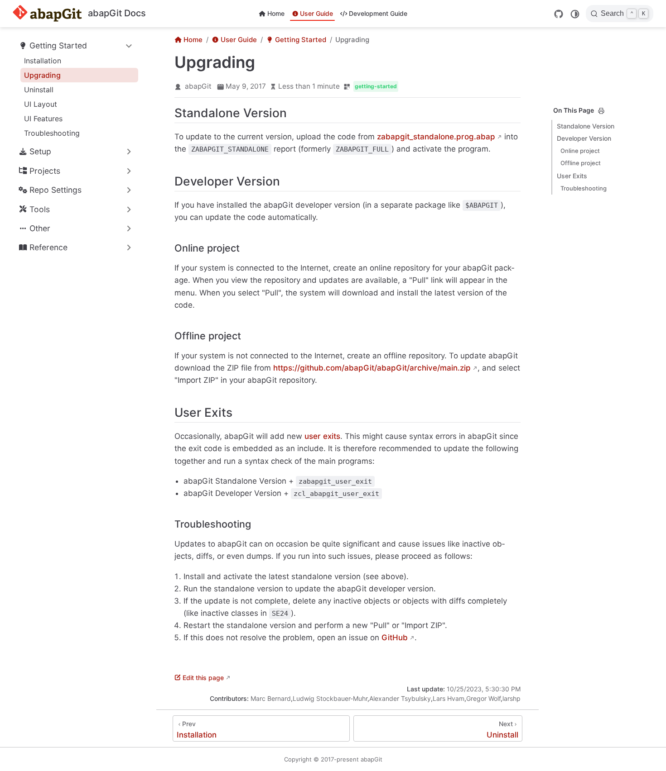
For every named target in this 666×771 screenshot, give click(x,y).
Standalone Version (585, 126)
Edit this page (203, 677)
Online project (580, 150)
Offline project (580, 163)
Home (276, 13)
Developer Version (584, 138)
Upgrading (42, 75)
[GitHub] (558, 14)
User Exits (572, 176)
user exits (322, 436)
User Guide (316, 13)
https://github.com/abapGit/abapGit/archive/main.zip (372, 367)
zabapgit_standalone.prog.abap (436, 136)
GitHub (394, 637)
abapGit (198, 86)
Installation (42, 60)
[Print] (601, 111)
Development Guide (378, 13)
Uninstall (38, 89)
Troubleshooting (52, 133)
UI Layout (40, 104)
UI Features (43, 118)
